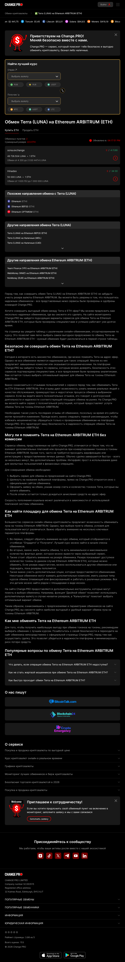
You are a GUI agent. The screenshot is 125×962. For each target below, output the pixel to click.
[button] (12, 130)
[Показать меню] (118, 4)
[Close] (116, 35)
